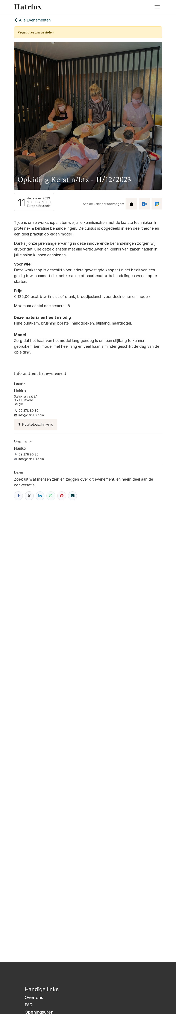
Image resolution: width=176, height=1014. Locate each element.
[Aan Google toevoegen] (157, 203)
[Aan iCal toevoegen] (131, 203)
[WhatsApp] (50, 495)
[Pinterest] (61, 495)
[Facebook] (18, 495)
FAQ (29, 1004)
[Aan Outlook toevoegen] (144, 203)
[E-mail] (72, 495)
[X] (29, 495)
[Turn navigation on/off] (157, 7)
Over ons (34, 997)
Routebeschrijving (37, 424)
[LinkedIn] (40, 495)
